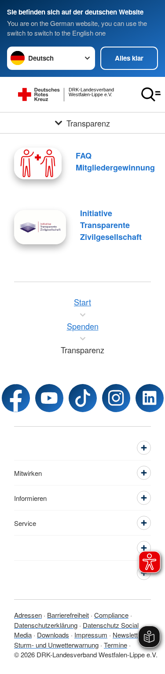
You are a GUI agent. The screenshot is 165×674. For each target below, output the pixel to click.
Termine (115, 644)
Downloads (53, 634)
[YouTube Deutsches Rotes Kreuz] (49, 398)
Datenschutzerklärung (45, 625)
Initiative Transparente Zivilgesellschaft (111, 225)
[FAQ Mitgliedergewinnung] (38, 163)
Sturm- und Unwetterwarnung (56, 644)
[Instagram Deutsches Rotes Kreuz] (116, 398)
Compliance (111, 615)
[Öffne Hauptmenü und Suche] (150, 94)
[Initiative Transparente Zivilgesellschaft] (40, 227)
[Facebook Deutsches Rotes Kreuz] (16, 398)
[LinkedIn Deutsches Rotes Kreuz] (150, 398)
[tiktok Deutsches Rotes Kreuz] (83, 398)
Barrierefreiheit (68, 615)
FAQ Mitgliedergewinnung (115, 161)
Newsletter (128, 634)
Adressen (28, 615)
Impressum (90, 634)
